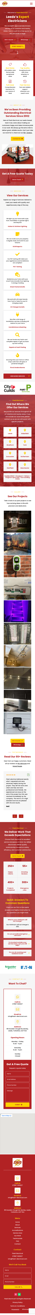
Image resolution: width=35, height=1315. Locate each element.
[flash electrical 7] (17, 644)
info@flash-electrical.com (17, 1259)
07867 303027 (17, 46)
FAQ (17, 1241)
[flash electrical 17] (17, 689)
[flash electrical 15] (17, 711)
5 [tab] (14, 974)
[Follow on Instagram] (15, 1294)
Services (17, 1228)
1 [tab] (3, 395)
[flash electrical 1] (17, 532)
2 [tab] (6, 395)
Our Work (17, 1236)
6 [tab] (17, 974)
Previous (16, 816)
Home (17, 1222)
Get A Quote (9, 40)
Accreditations (17, 1230)
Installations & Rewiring (17, 327)
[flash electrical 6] (17, 622)
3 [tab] (8, 395)
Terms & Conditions (17, 1306)
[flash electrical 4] (17, 577)
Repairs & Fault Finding (17, 347)
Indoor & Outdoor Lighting (17, 226)
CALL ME (17, 1287)
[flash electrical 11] (17, 666)
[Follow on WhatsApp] (19, 1294)
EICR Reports (17, 246)
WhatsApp (24, 40)
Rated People (17, 766)
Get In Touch (16, 179)
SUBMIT (17, 1105)
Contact (17, 1244)
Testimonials (17, 1238)
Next (20, 816)
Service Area (17, 1233)
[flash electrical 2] (17, 555)
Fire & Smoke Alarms (17, 367)
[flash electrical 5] (17, 599)
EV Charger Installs (17, 307)
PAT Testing (17, 267)
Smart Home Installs (17, 287)
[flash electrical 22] (17, 734)
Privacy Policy (17, 1302)
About (17, 1225)
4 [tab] (11, 974)
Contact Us (17, 139)
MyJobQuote (22, 764)
